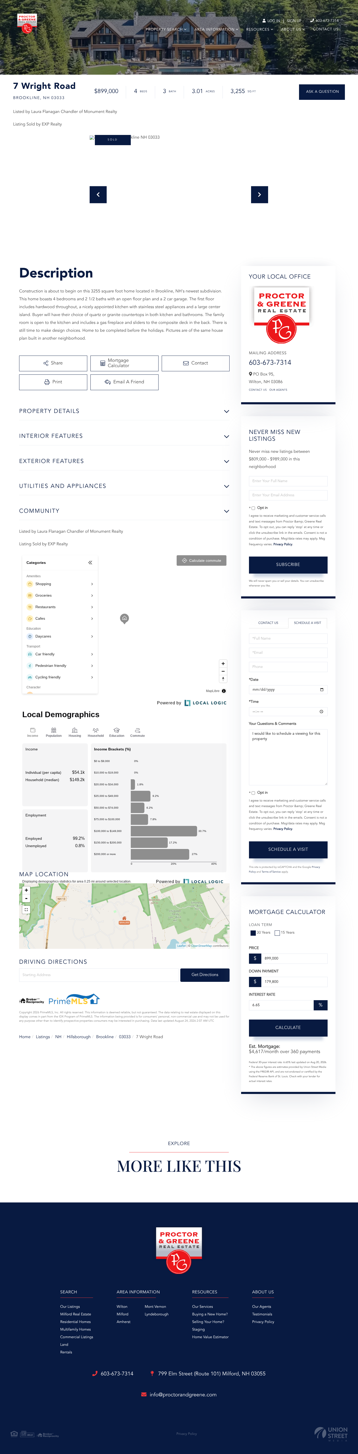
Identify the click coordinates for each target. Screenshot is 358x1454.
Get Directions (205, 975)
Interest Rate (262, 995)
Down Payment (264, 971)
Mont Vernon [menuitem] (155, 1307)
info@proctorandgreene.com (183, 1395)
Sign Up (294, 21)
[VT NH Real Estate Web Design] (331, 1434)
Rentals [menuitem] (66, 1352)
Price (254, 948)
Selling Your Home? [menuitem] (208, 1322)
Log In (273, 21)
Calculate (288, 1028)
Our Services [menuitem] (202, 1307)
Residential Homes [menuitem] (75, 1322)
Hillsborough (79, 1037)
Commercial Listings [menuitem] (76, 1337)
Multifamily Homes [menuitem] (75, 1330)
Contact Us (258, 390)
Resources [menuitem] (258, 30)
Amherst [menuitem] (123, 1322)
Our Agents (278, 390)
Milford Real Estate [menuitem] (75, 1314)
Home (25, 1037)
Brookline (105, 1037)
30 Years (263, 933)
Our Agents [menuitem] (261, 1307)
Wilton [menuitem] (122, 1307)
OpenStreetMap (201, 946)
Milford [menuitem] (122, 1314)
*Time (254, 702)
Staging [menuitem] (198, 1330)
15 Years (288, 933)
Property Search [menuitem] (164, 30)
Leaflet (181, 946)
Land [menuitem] (64, 1345)
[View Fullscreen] (26, 910)
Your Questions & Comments (272, 724)
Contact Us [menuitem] (326, 29)
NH (58, 1037)
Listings (43, 1037)
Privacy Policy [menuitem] (263, 1322)
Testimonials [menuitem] (262, 1314)
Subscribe (288, 565)
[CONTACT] (322, 92)
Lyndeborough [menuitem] (157, 1314)
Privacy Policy (282, 544)
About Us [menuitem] (291, 30)
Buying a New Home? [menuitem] (210, 1314)
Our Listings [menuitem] (70, 1307)
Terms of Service (271, 872)
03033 (125, 1037)
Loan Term (260, 925)
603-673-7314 (327, 21)
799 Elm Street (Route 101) (211, 1374)
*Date (253, 680)
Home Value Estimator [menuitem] (210, 1337)
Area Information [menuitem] (214, 30)
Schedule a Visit (307, 623)
